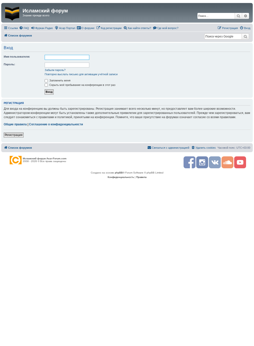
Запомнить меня (59, 80)
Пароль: (9, 64)
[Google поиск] (245, 36)
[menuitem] (24, 28)
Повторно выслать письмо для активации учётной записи (81, 74)
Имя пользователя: (17, 56)
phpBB (119, 172)
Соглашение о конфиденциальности (56, 124)
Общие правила (15, 124)
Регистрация (14, 135)
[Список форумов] (12, 12)
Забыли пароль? (55, 70)
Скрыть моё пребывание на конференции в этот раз (82, 84)
